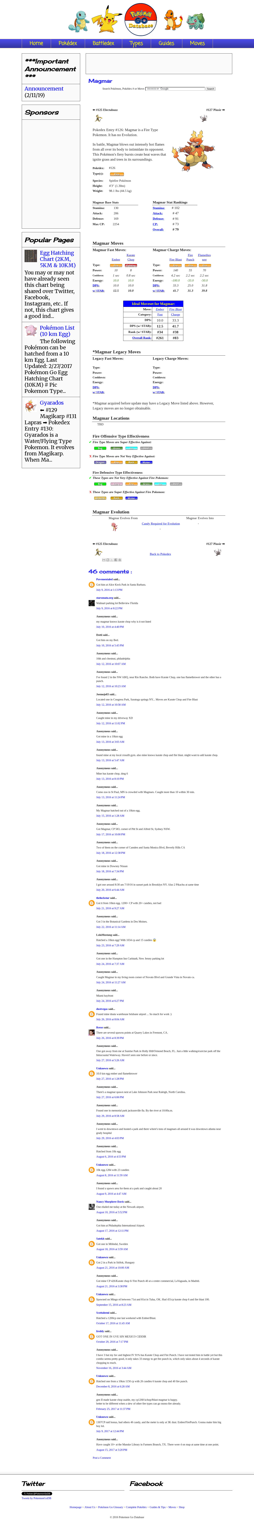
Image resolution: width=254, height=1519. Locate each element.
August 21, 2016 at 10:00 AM (112, 1267)
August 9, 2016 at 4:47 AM (111, 1193)
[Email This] (104, 560)
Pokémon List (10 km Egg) (57, 330)
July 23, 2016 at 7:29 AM (110, 945)
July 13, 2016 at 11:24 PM (110, 797)
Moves (197, 43)
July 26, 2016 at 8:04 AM (110, 1019)
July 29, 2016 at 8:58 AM (110, 1115)
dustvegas (102, 1008)
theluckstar (103, 897)
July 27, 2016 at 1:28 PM (110, 1078)
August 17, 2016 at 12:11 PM (112, 1230)
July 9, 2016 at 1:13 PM (109, 589)
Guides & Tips (158, 1507)
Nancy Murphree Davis (110, 1201)
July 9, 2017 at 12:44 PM (110, 1431)
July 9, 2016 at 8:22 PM (109, 608)
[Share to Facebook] (115, 560)
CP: (155, 224)
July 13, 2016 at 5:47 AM (110, 760)
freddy (100, 1331)
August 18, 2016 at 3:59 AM (112, 1249)
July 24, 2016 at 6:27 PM (110, 1000)
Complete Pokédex (136, 1507)
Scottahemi (103, 1312)
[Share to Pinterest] (119, 560)
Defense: (158, 218)
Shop (182, 1507)
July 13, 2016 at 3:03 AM (110, 741)
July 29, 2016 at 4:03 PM (110, 1138)
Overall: (158, 229)
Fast (160, 314)
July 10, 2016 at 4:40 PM (110, 626)
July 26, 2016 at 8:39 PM (110, 1037)
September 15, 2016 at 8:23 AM (113, 1304)
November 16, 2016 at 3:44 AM (113, 1368)
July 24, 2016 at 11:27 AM (110, 982)
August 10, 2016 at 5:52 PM (111, 1212)
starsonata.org (105, 597)
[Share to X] (112, 560)
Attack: (158, 213)
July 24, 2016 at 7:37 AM (110, 963)
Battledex (103, 43)
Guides (166, 43)
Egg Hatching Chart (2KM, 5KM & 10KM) (58, 259)
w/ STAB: (99, 290)
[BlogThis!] (108, 560)
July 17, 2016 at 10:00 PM (110, 834)
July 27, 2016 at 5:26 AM (110, 1060)
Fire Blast (176, 259)
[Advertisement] (159, 62)
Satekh (100, 1238)
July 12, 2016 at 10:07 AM (111, 663)
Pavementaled (104, 579)
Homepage (76, 1507)
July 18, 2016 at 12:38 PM (110, 852)
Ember (116, 259)
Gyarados (52, 402)
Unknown (102, 1068)
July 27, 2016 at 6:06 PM (110, 1097)
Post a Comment (102, 1457)
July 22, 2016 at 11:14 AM (110, 926)
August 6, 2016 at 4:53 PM (111, 1156)
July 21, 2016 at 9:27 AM (110, 908)
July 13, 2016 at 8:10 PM (110, 778)
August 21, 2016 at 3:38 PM (111, 1286)
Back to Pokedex (160, 554)
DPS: (96, 285)
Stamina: (159, 208)
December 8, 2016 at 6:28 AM (113, 1386)
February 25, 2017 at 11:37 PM (113, 1408)
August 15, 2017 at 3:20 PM (111, 1449)
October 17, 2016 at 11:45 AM (113, 1323)
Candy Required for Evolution (161, 523)
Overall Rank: (142, 338)
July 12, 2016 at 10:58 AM (111, 704)
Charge (175, 314)
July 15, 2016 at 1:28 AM (110, 815)
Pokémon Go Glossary (110, 1507)
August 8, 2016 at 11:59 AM (112, 1175)
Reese (100, 1027)
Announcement (44, 88)
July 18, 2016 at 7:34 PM (110, 871)
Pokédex (68, 43)
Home (36, 43)
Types (136, 43)
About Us (89, 1507)
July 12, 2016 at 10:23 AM (111, 686)
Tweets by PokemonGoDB (36, 1498)
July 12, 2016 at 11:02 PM (110, 723)
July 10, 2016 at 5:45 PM (110, 645)
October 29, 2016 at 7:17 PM (112, 1341)
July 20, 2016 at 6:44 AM (110, 889)
